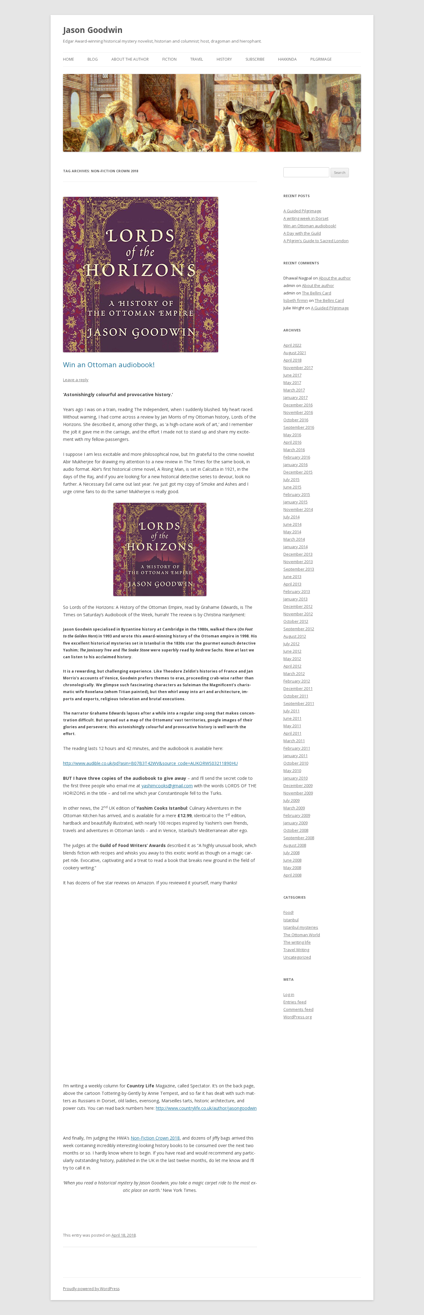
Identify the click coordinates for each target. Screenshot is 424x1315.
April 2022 (292, 345)
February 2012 (296, 681)
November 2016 (298, 412)
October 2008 (295, 830)
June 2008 (292, 860)
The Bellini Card (316, 293)
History (224, 59)
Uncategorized (297, 957)
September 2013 (298, 569)
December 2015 (298, 472)
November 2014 (298, 509)
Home (68, 59)
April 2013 (292, 584)
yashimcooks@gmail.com (167, 786)
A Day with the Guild (302, 233)
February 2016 (296, 457)
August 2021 (294, 352)
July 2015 (291, 479)
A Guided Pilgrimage (302, 211)
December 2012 (298, 606)
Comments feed (298, 1009)
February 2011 (296, 748)
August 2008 (294, 845)
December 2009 (298, 785)
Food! (288, 912)
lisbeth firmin (295, 300)
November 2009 (298, 793)
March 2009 (294, 808)
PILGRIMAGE (321, 59)
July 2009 (291, 800)
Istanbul (291, 920)
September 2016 (298, 427)
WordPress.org (297, 1017)
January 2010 (295, 778)
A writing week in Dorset (305, 218)
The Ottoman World (301, 935)
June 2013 (292, 576)
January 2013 (295, 599)
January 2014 (295, 546)
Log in (288, 994)
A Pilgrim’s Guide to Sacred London (316, 240)
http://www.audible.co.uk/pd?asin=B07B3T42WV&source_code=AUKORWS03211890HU (150, 763)
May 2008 (292, 867)
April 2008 (292, 875)
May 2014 (292, 532)
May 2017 (292, 382)
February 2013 (296, 591)
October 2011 (295, 696)
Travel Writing (296, 949)
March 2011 (294, 740)
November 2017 (298, 367)
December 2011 (298, 688)
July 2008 (291, 852)
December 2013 (298, 554)
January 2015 (295, 502)
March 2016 (294, 449)
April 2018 (292, 360)
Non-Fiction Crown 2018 (155, 1138)
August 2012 (294, 636)
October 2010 (295, 763)
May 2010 (292, 770)
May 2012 (292, 658)
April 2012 (292, 666)
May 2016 (292, 435)
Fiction (169, 59)
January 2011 (295, 755)
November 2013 (298, 561)
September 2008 (298, 837)
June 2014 (292, 524)
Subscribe (255, 59)
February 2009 (296, 815)
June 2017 (292, 375)
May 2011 (292, 726)
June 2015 (292, 487)
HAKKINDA (287, 59)
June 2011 (292, 718)
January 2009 (295, 823)
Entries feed (294, 1002)
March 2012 (294, 673)
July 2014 (291, 517)
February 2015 (296, 494)
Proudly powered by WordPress (91, 1288)
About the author (130, 59)
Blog (93, 59)
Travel (196, 59)
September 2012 (298, 629)
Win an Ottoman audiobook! (109, 364)
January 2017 (295, 397)
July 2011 (291, 711)
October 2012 (295, 621)
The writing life (297, 942)
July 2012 (291, 643)
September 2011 (298, 703)
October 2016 (295, 420)
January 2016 (295, 464)
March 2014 (294, 539)
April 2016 (292, 442)
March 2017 (294, 390)
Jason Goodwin (93, 29)
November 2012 (298, 614)
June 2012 (292, 651)
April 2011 (292, 733)
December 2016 (298, 405)
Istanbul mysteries (300, 927)
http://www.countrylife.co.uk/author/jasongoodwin (206, 1108)
